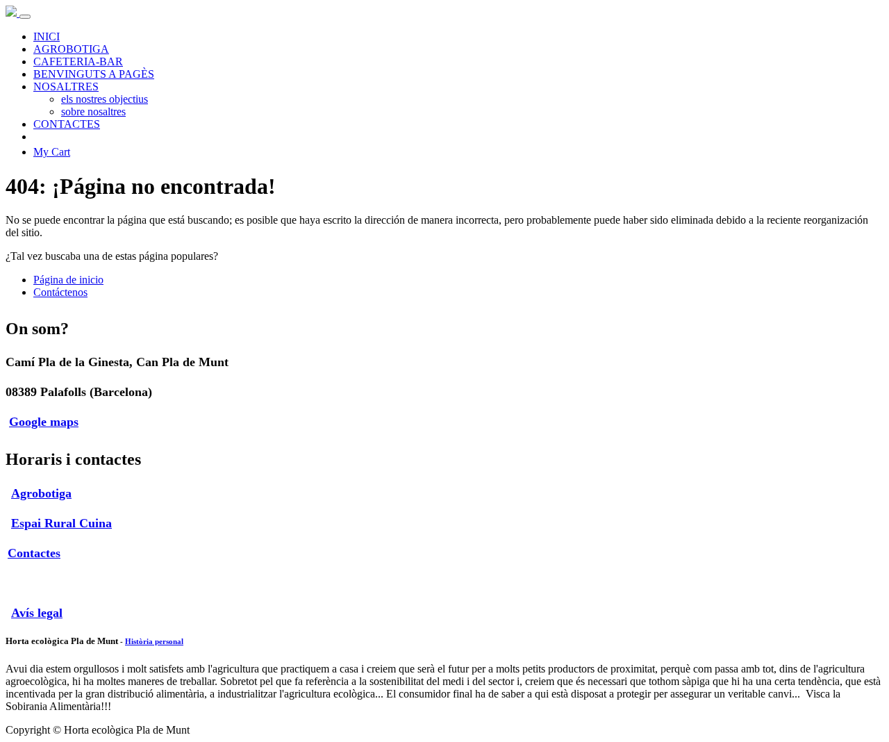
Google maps (43, 422)
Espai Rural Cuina (61, 523)
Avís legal (37, 613)
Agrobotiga (41, 493)
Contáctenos (60, 292)
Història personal (154, 641)
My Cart (51, 152)
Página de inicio (68, 280)
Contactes (34, 553)
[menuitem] (46, 36)
